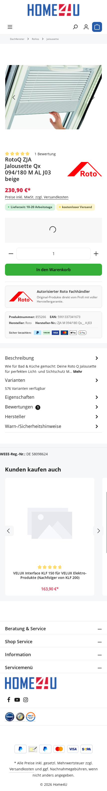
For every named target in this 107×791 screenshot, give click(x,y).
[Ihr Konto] (86, 27)
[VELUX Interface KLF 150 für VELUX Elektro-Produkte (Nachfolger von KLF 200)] (49, 522)
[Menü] (10, 27)
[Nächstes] (93, 97)
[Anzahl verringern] (11, 254)
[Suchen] (75, 27)
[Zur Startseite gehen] (53, 10)
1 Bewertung (45, 153)
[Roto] (84, 169)
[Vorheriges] (14, 97)
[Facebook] (9, 701)
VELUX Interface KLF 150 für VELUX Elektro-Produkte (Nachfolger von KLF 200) (50, 575)
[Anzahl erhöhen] (96, 254)
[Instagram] (25, 701)
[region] (53, 97)
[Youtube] (17, 701)
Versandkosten (21, 769)
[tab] (52, 364)
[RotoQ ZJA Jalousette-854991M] (53, 97)
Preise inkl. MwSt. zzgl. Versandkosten (36, 197)
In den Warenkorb (53, 269)
